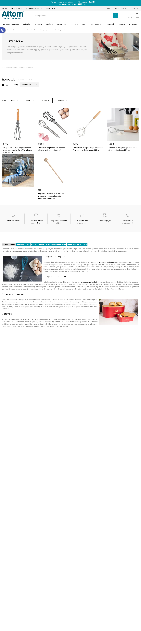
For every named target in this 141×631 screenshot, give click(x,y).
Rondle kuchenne (37, 244)
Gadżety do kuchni (18, 181)
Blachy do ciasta (23, 244)
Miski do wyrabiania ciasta (56, 244)
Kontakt (4, 8)
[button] (115, 15)
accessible (3, 30)
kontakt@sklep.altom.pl (34, 8)
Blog (108, 8)
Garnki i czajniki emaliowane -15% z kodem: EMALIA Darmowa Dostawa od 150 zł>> (72, 3)
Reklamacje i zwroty (121, 8)
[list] (6, 84)
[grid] (3, 84)
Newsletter (136, 8)
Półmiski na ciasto (74, 244)
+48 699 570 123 (16, 8)
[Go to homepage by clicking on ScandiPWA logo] (13, 15)
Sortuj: (16, 85)
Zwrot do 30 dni (13, 220)
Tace (85, 244)
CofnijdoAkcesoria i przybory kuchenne (19, 68)
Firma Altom (50, 8)
